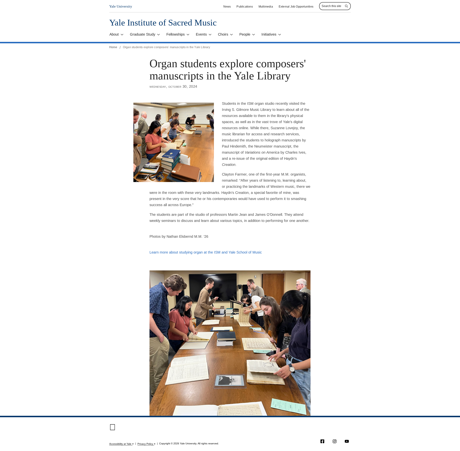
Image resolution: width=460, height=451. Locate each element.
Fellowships (175, 34)
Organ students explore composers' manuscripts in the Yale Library (166, 47)
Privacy (146, 443)
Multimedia (266, 6)
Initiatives (268, 34)
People (244, 34)
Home (113, 47)
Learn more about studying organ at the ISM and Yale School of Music (206, 252)
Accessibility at (121, 443)
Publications (244, 6)
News (227, 6)
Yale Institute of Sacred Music (163, 22)
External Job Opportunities (296, 6)
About (114, 34)
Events (201, 34)
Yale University (120, 6)
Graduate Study (142, 34)
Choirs (223, 34)
